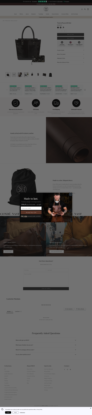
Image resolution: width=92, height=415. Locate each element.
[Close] (90, 408)
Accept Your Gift (31, 212)
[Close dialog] (70, 194)
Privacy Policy (39, 409)
